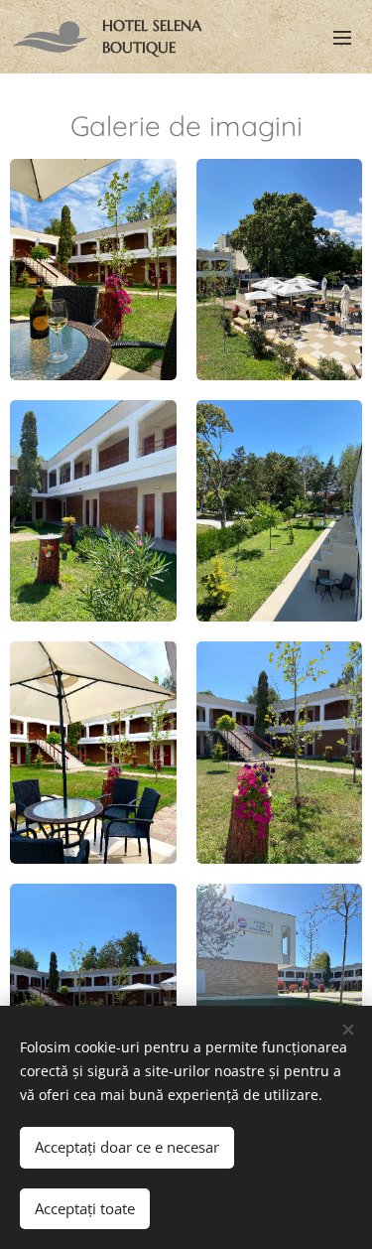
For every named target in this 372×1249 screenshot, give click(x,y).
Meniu (342, 37)
